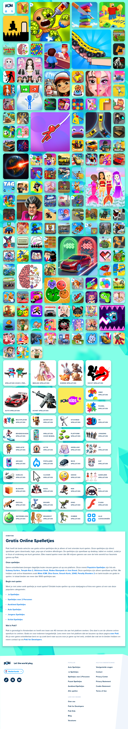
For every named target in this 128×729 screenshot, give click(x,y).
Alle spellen (73, 691)
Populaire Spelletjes (96, 567)
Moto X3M (42, 573)
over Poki (114, 634)
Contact (99, 672)
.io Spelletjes (13, 594)
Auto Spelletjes (14, 610)
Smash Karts (65, 573)
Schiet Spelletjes (15, 620)
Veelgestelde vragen (104, 667)
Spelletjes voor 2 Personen (20, 600)
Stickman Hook (41, 570)
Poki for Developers (33, 640)
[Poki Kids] (71, 400)
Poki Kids (72, 711)
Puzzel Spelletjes (75, 681)
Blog (70, 716)
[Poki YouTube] (19, 680)
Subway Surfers (13, 570)
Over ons (71, 701)
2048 (74, 573)
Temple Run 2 (27, 570)
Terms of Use (101, 691)
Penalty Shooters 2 (86, 573)
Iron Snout (72, 570)
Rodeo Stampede (57, 570)
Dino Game (53, 573)
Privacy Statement (103, 681)
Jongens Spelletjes (16, 615)
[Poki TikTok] (6, 680)
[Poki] (9, 5)
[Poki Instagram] (12, 680)
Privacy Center (102, 677)
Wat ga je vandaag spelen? (12, 11)
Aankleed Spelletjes (17, 605)
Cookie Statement (103, 686)
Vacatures (72, 720)
